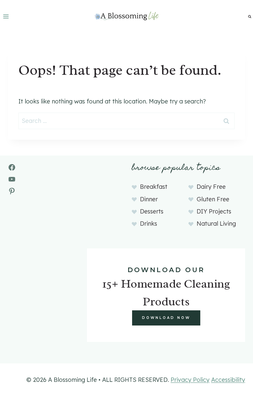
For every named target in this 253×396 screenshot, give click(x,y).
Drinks (148, 223)
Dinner (149, 199)
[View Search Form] (249, 16)
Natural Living (216, 223)
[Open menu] (6, 16)
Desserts (151, 211)
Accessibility (228, 379)
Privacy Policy (190, 379)
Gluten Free (213, 199)
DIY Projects (214, 211)
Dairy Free (211, 186)
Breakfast (153, 186)
